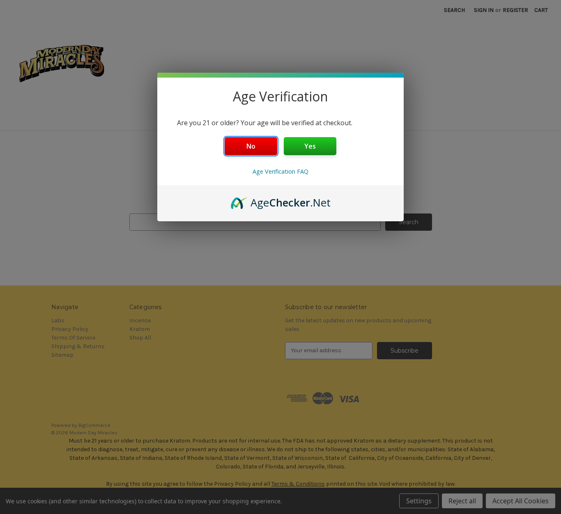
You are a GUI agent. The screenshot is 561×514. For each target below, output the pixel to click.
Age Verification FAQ (280, 171)
